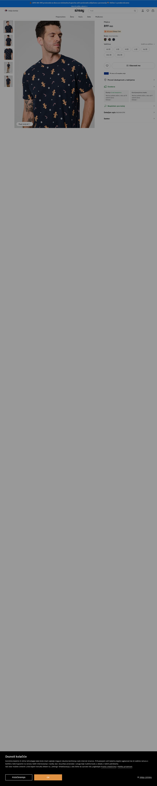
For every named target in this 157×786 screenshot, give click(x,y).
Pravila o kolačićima (108, 766)
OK (48, 777)
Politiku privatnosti (125, 766)
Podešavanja (19, 777)
